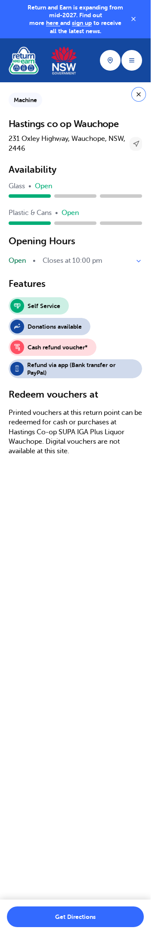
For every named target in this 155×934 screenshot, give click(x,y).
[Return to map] (139, 94)
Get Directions (75, 916)
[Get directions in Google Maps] (136, 143)
